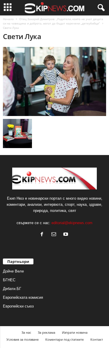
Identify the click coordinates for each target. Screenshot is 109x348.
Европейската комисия (23, 297)
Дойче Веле (13, 271)
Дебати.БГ (12, 289)
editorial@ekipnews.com (71, 223)
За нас (26, 332)
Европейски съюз (18, 306)
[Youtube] (66, 235)
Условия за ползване (22, 339)
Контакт (96, 339)
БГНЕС (9, 280)
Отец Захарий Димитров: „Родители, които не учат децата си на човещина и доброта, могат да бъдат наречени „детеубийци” (53, 21)
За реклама (46, 332)
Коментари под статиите (64, 339)
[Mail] (55, 235)
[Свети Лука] (54, 81)
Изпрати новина (74, 332)
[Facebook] (43, 235)
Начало (8, 19)
